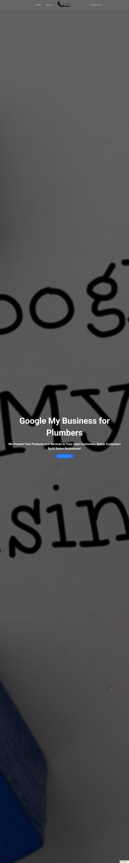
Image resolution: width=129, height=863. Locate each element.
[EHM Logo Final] (64, 2)
